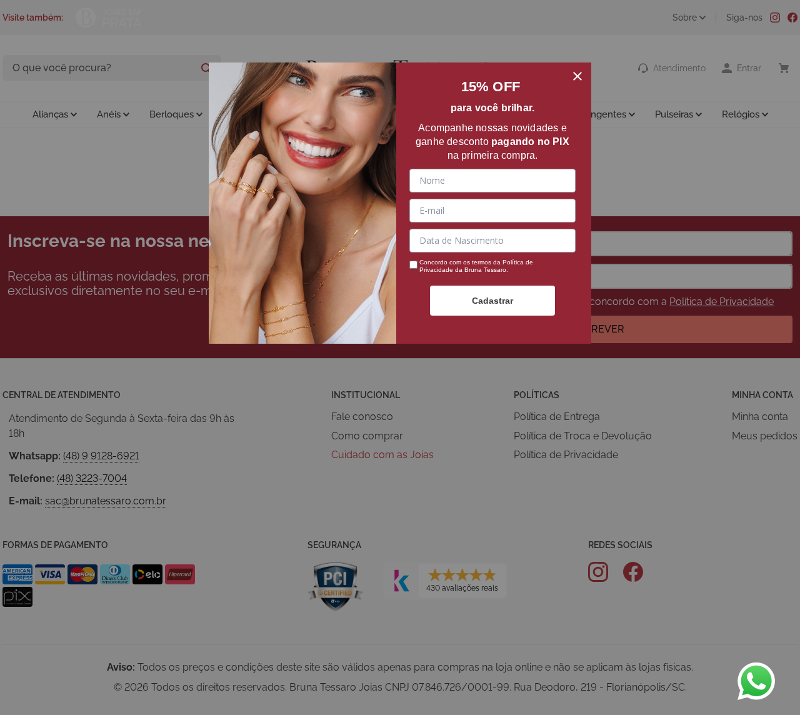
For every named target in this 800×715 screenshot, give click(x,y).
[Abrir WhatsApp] (756, 681)
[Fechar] (577, 76)
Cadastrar (492, 301)
